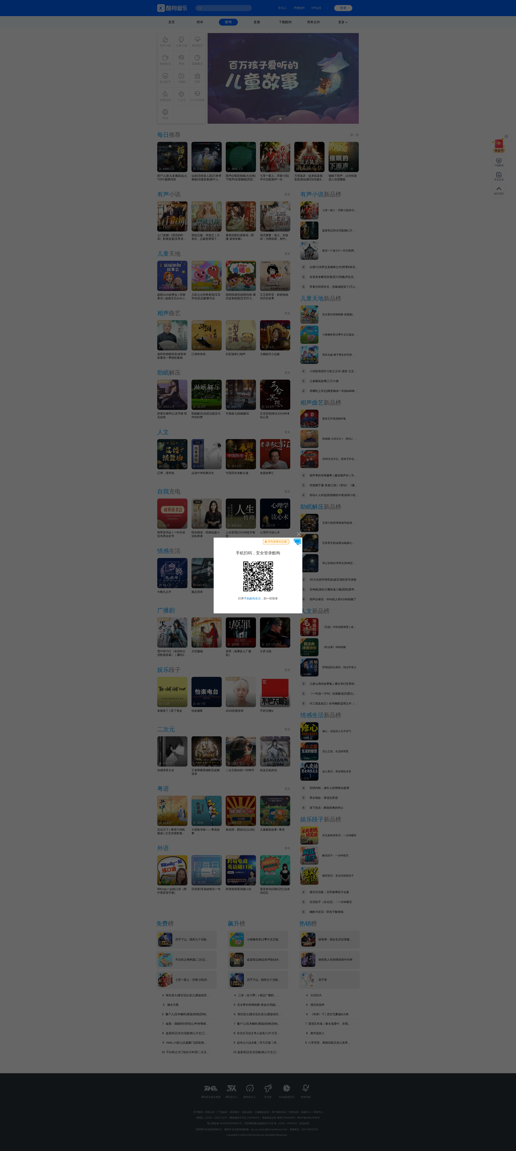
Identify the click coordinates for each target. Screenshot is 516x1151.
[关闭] (298, 534)
